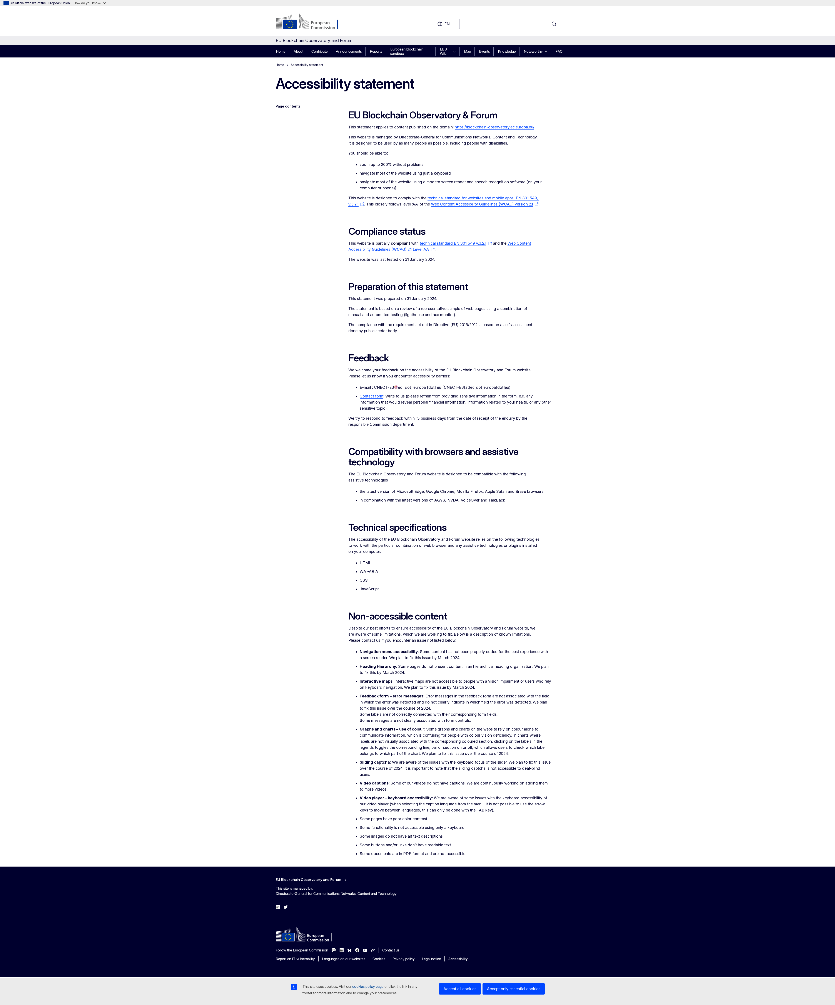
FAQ (559, 51)
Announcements (349, 51)
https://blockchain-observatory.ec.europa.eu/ (494, 127)
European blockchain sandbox (406, 51)
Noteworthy (533, 51)
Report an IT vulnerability (295, 959)
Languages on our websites (343, 959)
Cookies (378, 959)
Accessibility (458, 959)
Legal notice (431, 959)
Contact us (390, 950)
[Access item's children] (455, 51)
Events (484, 51)
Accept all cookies (459, 988)
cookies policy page (368, 986)
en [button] (447, 24)
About (298, 51)
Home (281, 51)
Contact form (371, 396)
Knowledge (507, 51)
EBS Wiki (443, 51)
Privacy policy (403, 959)
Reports (376, 51)
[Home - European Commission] (311, 21)
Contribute (319, 51)
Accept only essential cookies (513, 988)
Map (467, 51)
